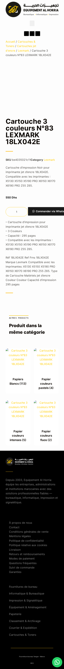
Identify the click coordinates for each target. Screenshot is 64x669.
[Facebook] (26, 33)
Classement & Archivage (24, 621)
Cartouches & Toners (22, 634)
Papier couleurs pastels (46, 384)
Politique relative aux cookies (28, 545)
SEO (32, 663)
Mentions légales (20, 536)
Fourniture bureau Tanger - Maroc (32, 656)
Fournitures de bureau (23, 586)
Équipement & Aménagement (27, 607)
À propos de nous (20, 522)
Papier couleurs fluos (46, 436)
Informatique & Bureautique (26, 593)
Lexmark (23, 50)
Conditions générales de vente (28, 531)
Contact (14, 527)
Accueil (10, 41)
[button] (32, 23)
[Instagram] (32, 33)
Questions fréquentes (23, 563)
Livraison (15, 549)
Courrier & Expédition (23, 627)
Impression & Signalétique (25, 600)
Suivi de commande (21, 567)
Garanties (15, 572)
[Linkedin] (37, 33)
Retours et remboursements (27, 554)
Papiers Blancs (18, 381)
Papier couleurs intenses (18, 436)
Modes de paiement (22, 558)
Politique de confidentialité (26, 540)
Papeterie (15, 614)
